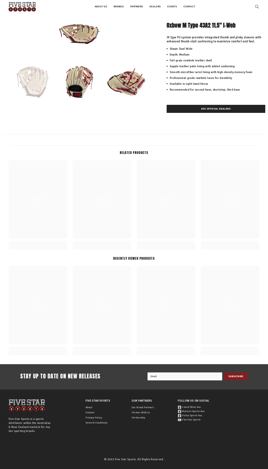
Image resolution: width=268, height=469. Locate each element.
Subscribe (235, 376)
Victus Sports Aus (191, 415)
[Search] (257, 6)
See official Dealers (216, 108)
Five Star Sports (191, 419)
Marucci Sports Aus (193, 411)
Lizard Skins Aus (191, 407)
